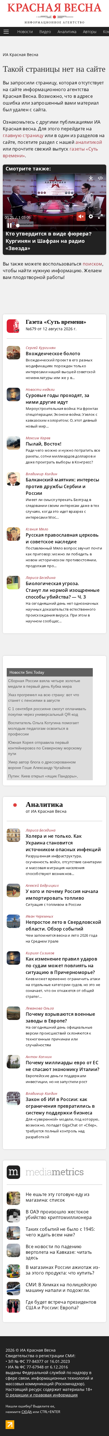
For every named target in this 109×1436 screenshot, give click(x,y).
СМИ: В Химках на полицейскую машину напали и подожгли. (61, 1287)
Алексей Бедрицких (42, 885)
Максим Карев (38, 437)
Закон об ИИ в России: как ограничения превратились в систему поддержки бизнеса (60, 1106)
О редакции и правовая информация (42, 1395)
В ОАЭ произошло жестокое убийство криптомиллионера (59, 1214)
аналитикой (88, 142)
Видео (45, 31)
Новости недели (40, 389)
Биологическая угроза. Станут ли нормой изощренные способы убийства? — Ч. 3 (62, 590)
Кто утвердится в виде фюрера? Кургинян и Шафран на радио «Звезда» (49, 241)
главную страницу (23, 135)
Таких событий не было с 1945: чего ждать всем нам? (60, 1232)
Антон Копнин (39, 1056)
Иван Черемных (39, 916)
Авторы (89, 31)
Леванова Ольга (40, 1008)
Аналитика (67, 31)
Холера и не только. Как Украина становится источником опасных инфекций (63, 843)
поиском (92, 264)
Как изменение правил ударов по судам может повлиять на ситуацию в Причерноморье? (61, 965)
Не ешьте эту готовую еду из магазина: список (57, 1197)
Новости (25, 31)
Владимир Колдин (42, 473)
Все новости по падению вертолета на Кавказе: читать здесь (59, 1252)
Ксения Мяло (37, 529)
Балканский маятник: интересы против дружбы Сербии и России (62, 486)
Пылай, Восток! (43, 444)
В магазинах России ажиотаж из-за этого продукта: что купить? (63, 1270)
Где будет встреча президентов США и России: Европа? (61, 1305)
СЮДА (27, 1411)
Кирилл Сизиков (40, 952)
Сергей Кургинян (41, 347)
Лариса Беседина (41, 577)
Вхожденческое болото (53, 353)
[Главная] (54, 13)
